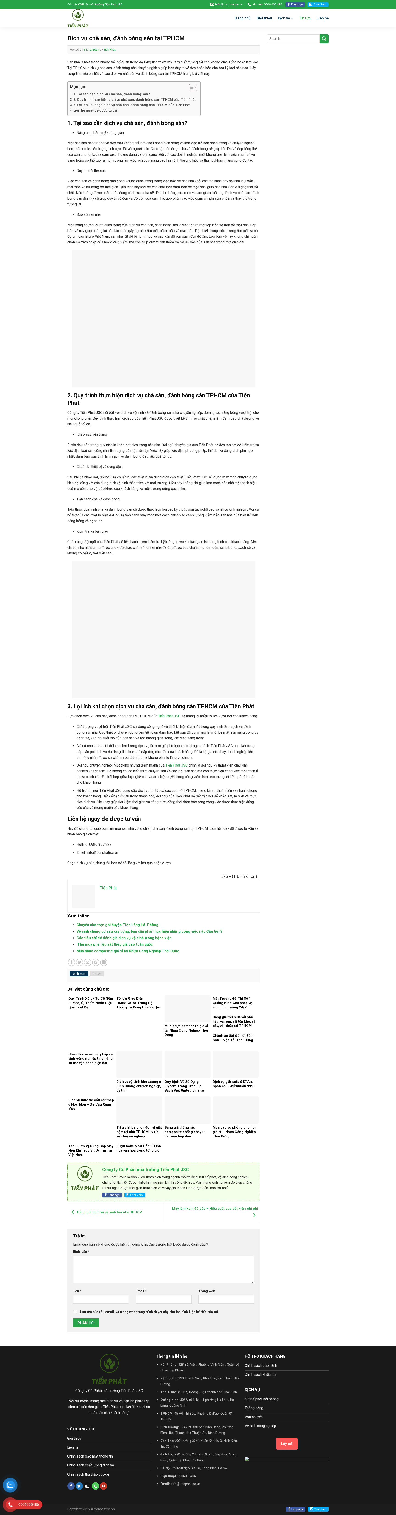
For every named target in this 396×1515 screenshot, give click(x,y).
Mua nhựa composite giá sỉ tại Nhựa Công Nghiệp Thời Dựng (128, 951)
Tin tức (305, 18)
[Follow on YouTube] (103, 1486)
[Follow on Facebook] (71, 1486)
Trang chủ (242, 18)
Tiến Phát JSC (169, 716)
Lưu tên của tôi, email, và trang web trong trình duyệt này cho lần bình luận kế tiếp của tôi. (149, 1312)
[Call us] (95, 1486)
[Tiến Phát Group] (97, 18)
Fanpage (297, 4)
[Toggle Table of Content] (190, 88)
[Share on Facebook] (71, 962)
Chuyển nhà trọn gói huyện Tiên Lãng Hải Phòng (117, 925)
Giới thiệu (264, 18)
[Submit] (324, 38)
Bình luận (81, 1251)
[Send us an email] (87, 1486)
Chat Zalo (320, 4)
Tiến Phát (110, 49)
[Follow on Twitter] (79, 1486)
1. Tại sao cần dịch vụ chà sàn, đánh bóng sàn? (111, 94)
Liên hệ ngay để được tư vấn (95, 110)
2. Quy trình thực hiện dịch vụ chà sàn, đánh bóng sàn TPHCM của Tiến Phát (134, 100)
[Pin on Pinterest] (95, 962)
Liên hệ (323, 18)
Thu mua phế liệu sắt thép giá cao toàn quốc (115, 944)
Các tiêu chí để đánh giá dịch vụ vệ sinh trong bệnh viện (124, 938)
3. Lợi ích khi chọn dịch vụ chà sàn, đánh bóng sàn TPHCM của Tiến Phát (131, 105)
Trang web (206, 1291)
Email (141, 1291)
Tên (77, 1291)
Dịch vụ (284, 18)
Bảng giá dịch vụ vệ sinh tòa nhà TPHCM (109, 1212)
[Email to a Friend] (87, 962)
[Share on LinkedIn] (103, 962)
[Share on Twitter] (79, 962)
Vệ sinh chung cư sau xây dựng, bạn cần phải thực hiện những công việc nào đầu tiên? (150, 931)
